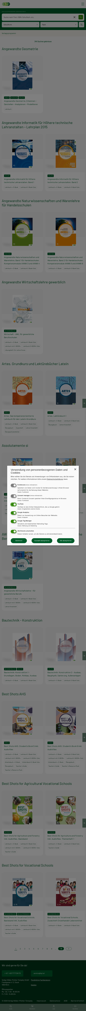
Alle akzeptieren (66, 541)
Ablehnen (18, 541)
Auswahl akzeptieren (42, 541)
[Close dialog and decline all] (75, 469)
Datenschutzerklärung (55, 479)
